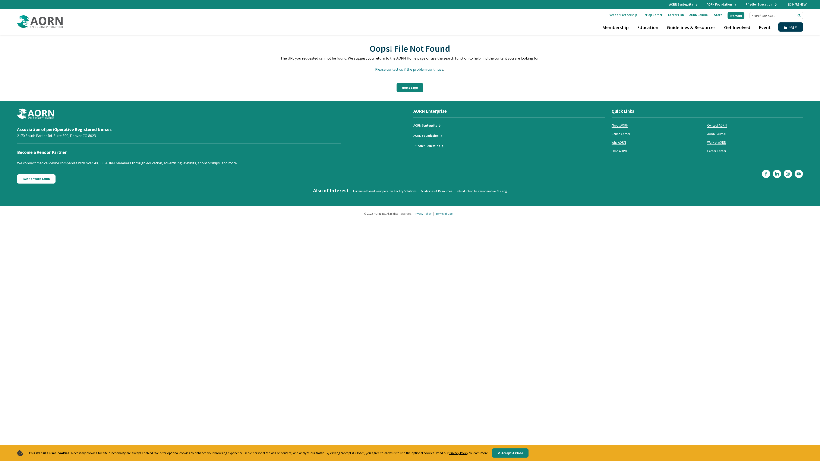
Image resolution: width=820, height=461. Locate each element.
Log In (793, 27)
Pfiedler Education (759, 4)
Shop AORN (619, 151)
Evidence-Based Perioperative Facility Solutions (385, 191)
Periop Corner (652, 15)
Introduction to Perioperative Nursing (482, 191)
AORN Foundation (719, 4)
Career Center (716, 151)
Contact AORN (717, 125)
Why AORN (619, 142)
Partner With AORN (36, 179)
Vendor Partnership (623, 15)
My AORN (736, 16)
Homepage (410, 88)
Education (647, 27)
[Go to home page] (40, 22)
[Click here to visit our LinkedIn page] (777, 174)
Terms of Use (444, 214)
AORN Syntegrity (681, 4)
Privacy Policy (458, 453)
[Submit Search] (799, 15)
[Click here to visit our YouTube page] (799, 174)
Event (765, 27)
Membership (615, 27)
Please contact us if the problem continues (409, 69)
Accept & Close (512, 453)
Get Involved (737, 27)
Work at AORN (716, 142)
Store (718, 15)
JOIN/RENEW (797, 4)
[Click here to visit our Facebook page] (766, 174)
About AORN (620, 125)
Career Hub (676, 15)
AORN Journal (699, 15)
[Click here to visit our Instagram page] (788, 174)
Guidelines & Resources (691, 27)
